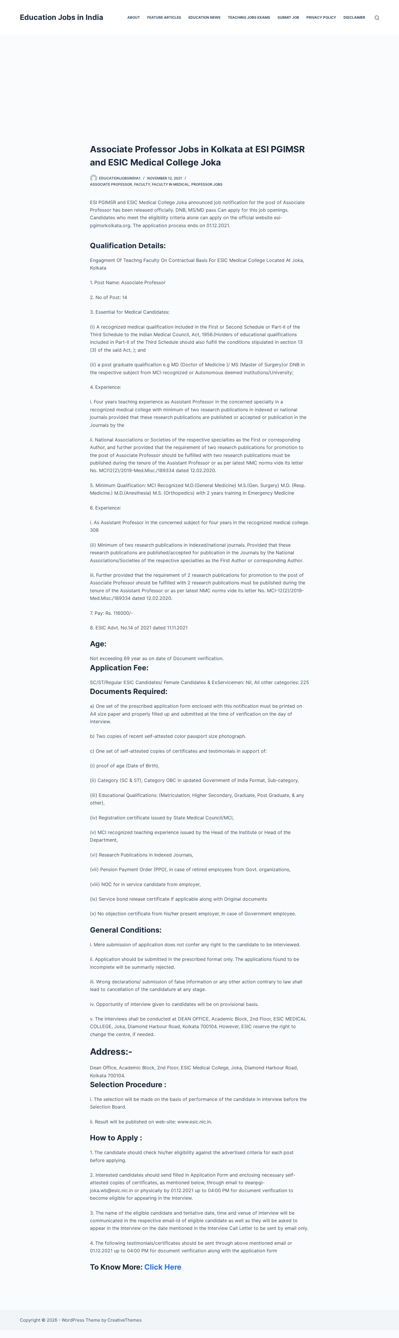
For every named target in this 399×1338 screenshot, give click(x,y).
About (133, 17)
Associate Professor (111, 184)
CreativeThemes (124, 1320)
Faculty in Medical (170, 184)
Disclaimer (354, 17)
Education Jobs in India (61, 17)
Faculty (142, 184)
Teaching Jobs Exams (249, 17)
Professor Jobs (207, 184)
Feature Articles (164, 17)
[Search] (377, 17)
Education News (204, 17)
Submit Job (288, 17)
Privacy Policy (321, 17)
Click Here (162, 1267)
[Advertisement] (199, 79)
